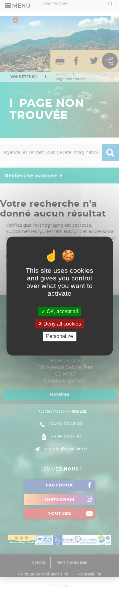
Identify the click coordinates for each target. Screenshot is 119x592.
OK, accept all (61, 311)
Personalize (59, 336)
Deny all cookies (61, 324)
